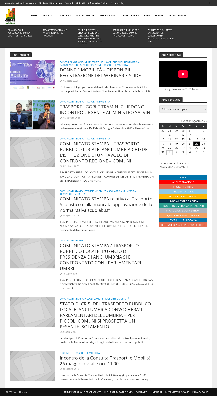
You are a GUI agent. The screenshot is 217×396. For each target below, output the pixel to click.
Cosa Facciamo (107, 15)
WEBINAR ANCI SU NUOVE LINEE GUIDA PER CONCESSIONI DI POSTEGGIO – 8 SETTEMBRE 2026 (161, 36)
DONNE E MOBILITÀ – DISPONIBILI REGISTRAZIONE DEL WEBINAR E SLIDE (100, 72)
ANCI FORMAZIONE (183, 182)
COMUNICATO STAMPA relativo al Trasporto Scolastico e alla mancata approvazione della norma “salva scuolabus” (106, 204)
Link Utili (80, 3)
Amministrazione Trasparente (20, 3)
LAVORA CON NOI (177, 15)
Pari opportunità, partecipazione (80, 65)
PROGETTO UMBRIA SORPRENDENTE (183, 205)
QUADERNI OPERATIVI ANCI (183, 215)
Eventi (159, 15)
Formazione (75, 62)
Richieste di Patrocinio (50, 3)
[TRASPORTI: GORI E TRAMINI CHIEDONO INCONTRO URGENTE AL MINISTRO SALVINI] (32, 114)
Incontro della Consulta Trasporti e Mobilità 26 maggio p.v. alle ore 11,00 (105, 360)
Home (34, 15)
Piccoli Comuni (85, 15)
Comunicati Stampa (72, 102)
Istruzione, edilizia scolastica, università (110, 191)
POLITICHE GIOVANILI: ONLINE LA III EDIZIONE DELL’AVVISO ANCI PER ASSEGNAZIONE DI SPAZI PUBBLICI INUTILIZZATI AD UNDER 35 (90, 37)
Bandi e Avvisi (131, 15)
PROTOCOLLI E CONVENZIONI (183, 210)
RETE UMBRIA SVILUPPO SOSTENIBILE (183, 224)
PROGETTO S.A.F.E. (183, 191)
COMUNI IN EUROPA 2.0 (183, 220)
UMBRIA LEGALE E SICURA (183, 201)
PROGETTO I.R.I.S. (183, 186)
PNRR (147, 15)
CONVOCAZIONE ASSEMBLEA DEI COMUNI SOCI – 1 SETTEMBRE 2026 (20, 33)
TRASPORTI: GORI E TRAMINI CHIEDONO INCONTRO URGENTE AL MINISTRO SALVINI (106, 109)
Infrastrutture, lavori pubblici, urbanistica (111, 62)
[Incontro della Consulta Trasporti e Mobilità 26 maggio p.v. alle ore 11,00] (32, 365)
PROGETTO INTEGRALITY (183, 196)
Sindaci (64, 15)
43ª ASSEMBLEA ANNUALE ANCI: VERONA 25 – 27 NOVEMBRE (55, 33)
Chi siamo (47, 15)
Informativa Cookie (97, 3)
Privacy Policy (118, 3)
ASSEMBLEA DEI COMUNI (174, 166)
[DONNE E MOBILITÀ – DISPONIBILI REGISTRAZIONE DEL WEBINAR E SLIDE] (32, 75)
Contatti (69, 3)
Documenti (66, 353)
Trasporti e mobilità (115, 65)
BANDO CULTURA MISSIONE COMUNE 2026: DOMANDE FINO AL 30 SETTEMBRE (126, 33)
